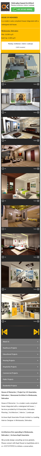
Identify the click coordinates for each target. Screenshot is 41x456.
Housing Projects (9, 361)
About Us (6, 342)
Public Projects (8, 379)
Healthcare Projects (10, 348)
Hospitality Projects (10, 367)
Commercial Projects (10, 373)
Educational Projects (10, 354)
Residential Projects (10, 386)
